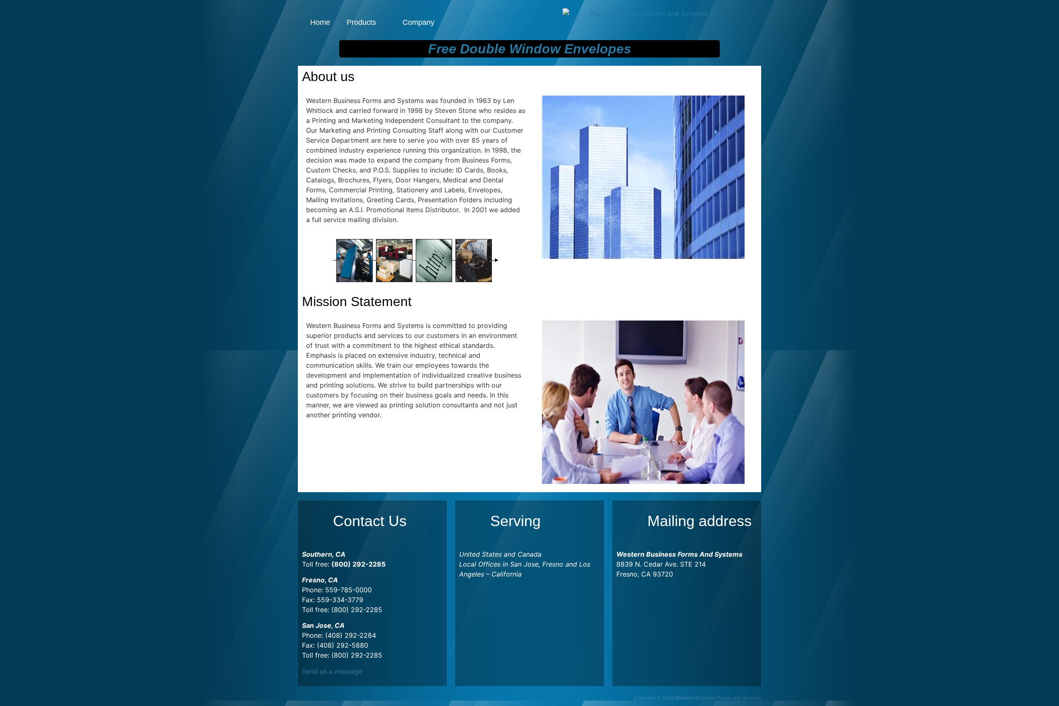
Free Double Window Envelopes (529, 48)
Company (418, 22)
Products (361, 22)
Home (320, 22)
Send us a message (332, 671)
